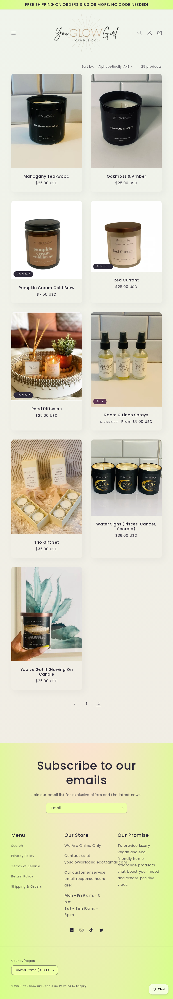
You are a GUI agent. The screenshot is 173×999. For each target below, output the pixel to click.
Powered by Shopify (72, 986)
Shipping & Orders (26, 886)
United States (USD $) (32, 970)
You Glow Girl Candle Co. (41, 986)
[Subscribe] (122, 808)
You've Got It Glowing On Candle (46, 672)
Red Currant (126, 280)
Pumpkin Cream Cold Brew (47, 287)
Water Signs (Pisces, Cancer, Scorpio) (126, 526)
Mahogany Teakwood (46, 176)
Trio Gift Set (46, 542)
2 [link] (99, 703)
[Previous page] (74, 704)
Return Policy (22, 876)
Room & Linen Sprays (126, 415)
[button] (13, 33)
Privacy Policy (22, 856)
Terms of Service (25, 866)
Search (17, 845)
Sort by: (88, 66)
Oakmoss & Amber (126, 176)
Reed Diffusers (47, 409)
